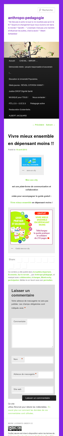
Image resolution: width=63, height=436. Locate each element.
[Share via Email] (24, 265)
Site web (17, 389)
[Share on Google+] (45, 260)
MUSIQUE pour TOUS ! (18, 97)
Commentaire (19, 321)
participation (13, 280)
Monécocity (46, 277)
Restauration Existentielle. (20, 109)
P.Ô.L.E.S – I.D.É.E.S (17, 103)
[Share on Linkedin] (38, 260)
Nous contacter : (39, 97)
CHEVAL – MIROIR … (28, 60)
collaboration (25, 277)
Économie (12, 274)
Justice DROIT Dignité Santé (21, 91)
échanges (36, 277)
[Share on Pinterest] (32, 260)
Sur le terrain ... (24, 274)
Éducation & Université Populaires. (23, 79)
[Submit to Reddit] (11, 265)
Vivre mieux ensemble (20, 202)
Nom (18, 359)
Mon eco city (32, 179)
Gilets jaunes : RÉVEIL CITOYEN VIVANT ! (26, 85)
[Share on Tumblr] (51, 260)
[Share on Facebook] (19, 260)
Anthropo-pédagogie (43, 274)
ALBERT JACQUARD (18, 115)
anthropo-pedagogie (26, 17)
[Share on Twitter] (25, 260)
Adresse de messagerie (25, 374)
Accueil (12, 60)
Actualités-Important (42, 271)
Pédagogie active (37, 103)
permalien (48, 280)
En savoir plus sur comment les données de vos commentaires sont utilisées (29, 410)
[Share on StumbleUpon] (17, 265)
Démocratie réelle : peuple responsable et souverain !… (30, 69)
